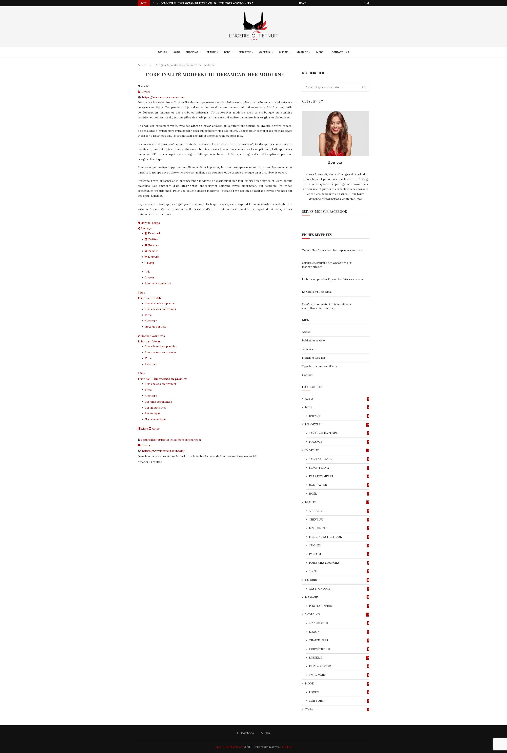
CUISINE (283, 52)
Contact (307, 375)
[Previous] (153, 3)
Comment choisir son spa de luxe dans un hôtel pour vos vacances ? (206, 3)
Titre (148, 315)
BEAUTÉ (211, 52)
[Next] (157, 3)
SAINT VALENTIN (339, 459)
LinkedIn (153, 257)
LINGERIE (339, 657)
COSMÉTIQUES (339, 649)
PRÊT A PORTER (339, 666)
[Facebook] (364, 3)
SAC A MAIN (339, 675)
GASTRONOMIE (339, 588)
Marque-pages (150, 223)
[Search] (348, 52)
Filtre (141, 292)
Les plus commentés (158, 401)
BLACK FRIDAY (339, 467)
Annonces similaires (158, 283)
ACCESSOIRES (339, 623)
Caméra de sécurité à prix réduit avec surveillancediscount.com (327, 306)
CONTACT (337, 52)
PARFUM (339, 554)
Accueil (142, 65)
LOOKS (339, 692)
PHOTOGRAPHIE (339, 606)
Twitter (152, 239)
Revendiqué (152, 413)
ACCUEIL (162, 52)
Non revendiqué (155, 419)
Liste (144, 428)
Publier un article (313, 340)
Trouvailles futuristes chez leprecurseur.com (171, 439)
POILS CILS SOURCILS (339, 562)
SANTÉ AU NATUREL (339, 433)
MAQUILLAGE (339, 528)
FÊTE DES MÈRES (339, 476)
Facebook (154, 233)
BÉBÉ (227, 52)
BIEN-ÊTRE (245, 52)
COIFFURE (339, 700)
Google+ (153, 245)
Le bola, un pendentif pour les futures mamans (332, 279)
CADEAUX (265, 52)
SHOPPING (192, 52)
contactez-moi (352, 199)
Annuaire (308, 349)
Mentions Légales (314, 357)
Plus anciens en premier (160, 309)
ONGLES (339, 545)
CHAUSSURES (339, 640)
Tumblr (152, 251)
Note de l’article (155, 326)
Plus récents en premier (161, 303)
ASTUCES (339, 511)
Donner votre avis (152, 336)
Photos (149, 277)
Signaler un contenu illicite (319, 366)
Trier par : (150, 298)
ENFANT (339, 416)
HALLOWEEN (339, 485)
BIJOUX (339, 632)
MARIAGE (302, 52)
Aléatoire (151, 321)
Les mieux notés (155, 407)
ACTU (176, 52)
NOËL (339, 493)
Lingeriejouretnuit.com (228, 747)
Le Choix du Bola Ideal (317, 292)
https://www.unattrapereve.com (163, 97)
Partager (146, 228)
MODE (319, 52)
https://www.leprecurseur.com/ (163, 451)
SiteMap (287, 747)
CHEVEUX (339, 519)
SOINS (339, 571)
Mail (151, 263)
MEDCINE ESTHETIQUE (339, 537)
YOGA (337, 709)
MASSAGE (339, 441)
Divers (145, 91)
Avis (147, 271)
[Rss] (368, 3)
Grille (155, 428)
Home (302, 3)
